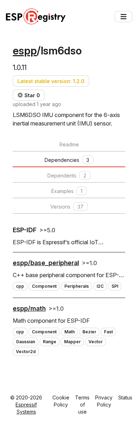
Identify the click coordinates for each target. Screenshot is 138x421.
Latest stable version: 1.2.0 (51, 81)
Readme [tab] (69, 144)
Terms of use (82, 404)
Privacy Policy (104, 401)
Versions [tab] (67, 207)
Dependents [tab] (66, 176)
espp (25, 50)
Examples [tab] (66, 191)
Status (125, 397)
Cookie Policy (60, 401)
